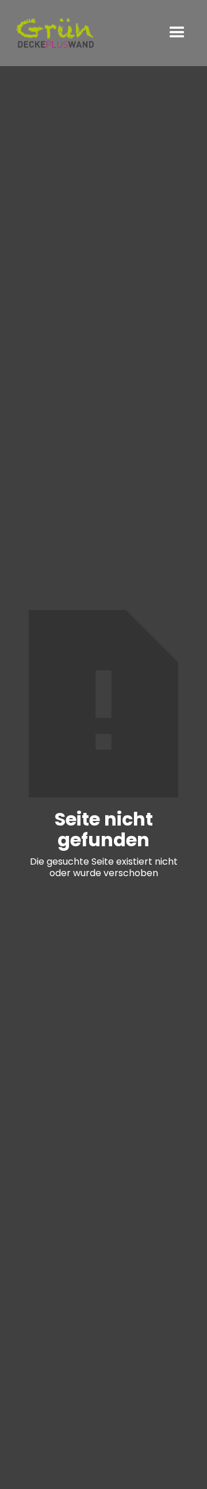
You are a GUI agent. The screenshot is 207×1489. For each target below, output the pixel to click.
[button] (177, 32)
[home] (55, 33)
